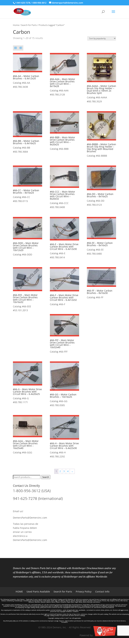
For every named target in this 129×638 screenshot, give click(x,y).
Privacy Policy (84, 591)
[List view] (20, 48)
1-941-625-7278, (23, 2)
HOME (19, 591)
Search (45, 477)
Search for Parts (29, 25)
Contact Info (102, 591)
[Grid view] (15, 48)
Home (16, 25)
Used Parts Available (38, 591)
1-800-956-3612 (38, 2)
